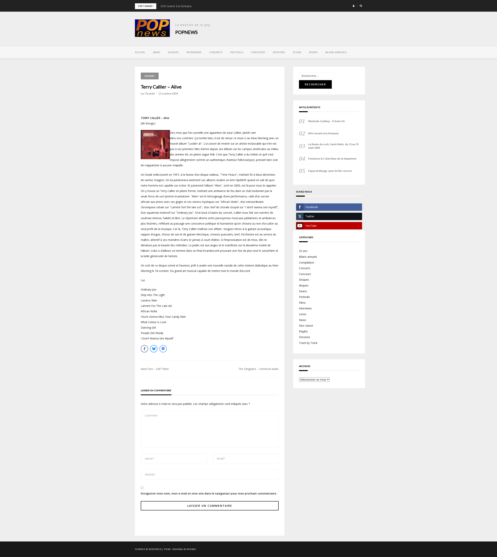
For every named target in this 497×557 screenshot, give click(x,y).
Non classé (306, 325)
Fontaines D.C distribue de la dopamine (332, 158)
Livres (302, 314)
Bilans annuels (336, 52)
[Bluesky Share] (153, 348)
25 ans (297, 52)
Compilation (306, 262)
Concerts (215, 52)
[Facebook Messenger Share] (163, 348)
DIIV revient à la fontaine (176, 6)
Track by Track (308, 343)
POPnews (186, 32)
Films (302, 303)
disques (303, 285)
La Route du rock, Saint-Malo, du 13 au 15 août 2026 (333, 145)
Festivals (236, 52)
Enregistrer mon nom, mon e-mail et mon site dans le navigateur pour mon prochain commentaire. (209, 493)
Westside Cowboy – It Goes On (326, 121)
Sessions (279, 52)
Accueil (140, 52)
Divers (313, 52)
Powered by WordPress (148, 549)
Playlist (303, 331)
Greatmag (177, 549)
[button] (353, 6)
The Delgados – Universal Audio (258, 369)
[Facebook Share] (144, 348)
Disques (173, 52)
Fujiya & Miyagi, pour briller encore (330, 171)
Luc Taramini (148, 93)
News (156, 52)
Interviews (194, 52)
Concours (258, 52)
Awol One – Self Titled (155, 369)
